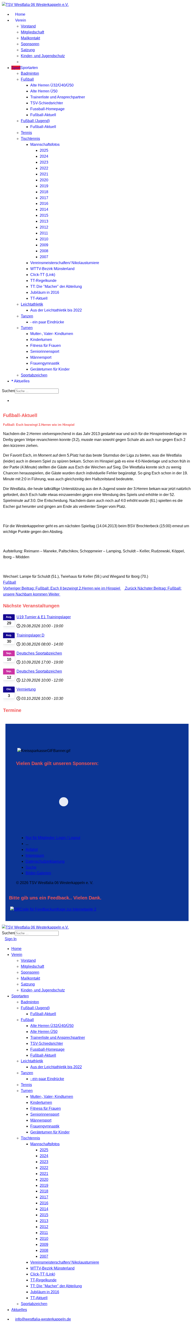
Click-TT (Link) (42, 275)
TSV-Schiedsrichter (46, 103)
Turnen (27, 328)
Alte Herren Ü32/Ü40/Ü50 (52, 85)
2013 (44, 221)
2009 (44, 245)
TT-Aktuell (39, 298)
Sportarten (24, 68)
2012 (44, 227)
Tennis (26, 133)
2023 (44, 162)
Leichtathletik (32, 304)
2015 (44, 215)
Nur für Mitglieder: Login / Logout (53, 838)
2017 (44, 198)
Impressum (35, 855)
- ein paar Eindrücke (47, 322)
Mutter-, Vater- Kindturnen (51, 334)
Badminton (30, 73)
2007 (44, 257)
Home (19, 14)
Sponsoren (30, 44)
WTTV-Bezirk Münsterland (52, 269)
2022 (44, 168)
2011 (44, 233)
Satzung (28, 50)
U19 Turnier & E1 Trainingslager (44, 617)
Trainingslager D (30, 635)
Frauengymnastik (44, 363)
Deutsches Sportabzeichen (39, 653)
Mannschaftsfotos (45, 144)
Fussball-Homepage (47, 109)
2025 (44, 150)
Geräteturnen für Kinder (50, 369)
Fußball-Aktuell (43, 115)
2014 (44, 209)
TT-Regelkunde (43, 281)
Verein (20, 20)
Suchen (8, 391)
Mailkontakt (30, 38)
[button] (96, 801)
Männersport (40, 357)
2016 (44, 204)
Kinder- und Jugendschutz (43, 56)
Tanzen (27, 316)
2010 (44, 239)
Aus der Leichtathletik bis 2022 (56, 310)
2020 (44, 180)
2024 (44, 156)
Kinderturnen (41, 340)
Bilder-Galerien (38, 873)
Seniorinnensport (44, 351)
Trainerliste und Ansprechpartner (57, 97)
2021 (44, 174)
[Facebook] (12, 401)
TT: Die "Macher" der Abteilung (56, 286)
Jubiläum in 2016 (44, 292)
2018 (44, 192)
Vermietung (26, 689)
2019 (44, 186)
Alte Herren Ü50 (43, 91)
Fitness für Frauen (45, 346)
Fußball (27, 79)
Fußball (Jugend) (35, 121)
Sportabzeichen (34, 375)
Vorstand (28, 26)
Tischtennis (30, 139)
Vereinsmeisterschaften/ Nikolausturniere (64, 263)
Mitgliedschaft (32, 32)
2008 (44, 251)
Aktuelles (21, 381)
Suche (31, 867)
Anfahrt (32, 850)
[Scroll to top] (3, 1329)
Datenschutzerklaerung (45, 861)
